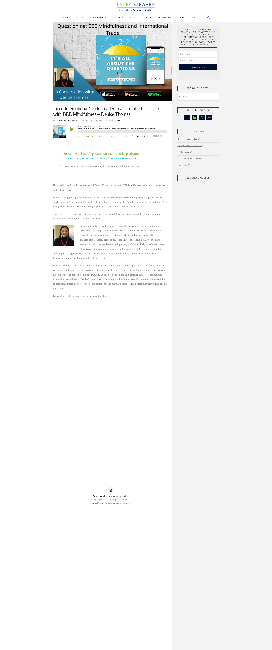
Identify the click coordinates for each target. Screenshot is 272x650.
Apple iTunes (72, 158)
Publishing (182, 165)
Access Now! (198, 67)
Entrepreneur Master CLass (189, 145)
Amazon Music (97, 158)
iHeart (84, 158)
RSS (134, 158)
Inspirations (182, 152)
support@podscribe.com (102, 503)
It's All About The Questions (67, 121)
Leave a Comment (113, 121)
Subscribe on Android (118, 158)
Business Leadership (186, 139)
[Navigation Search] (208, 17)
